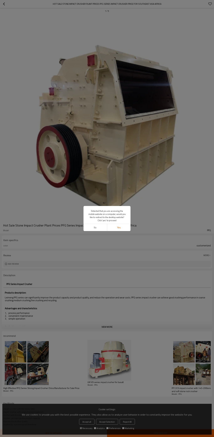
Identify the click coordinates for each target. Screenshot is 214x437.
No (95, 227)
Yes (119, 227)
